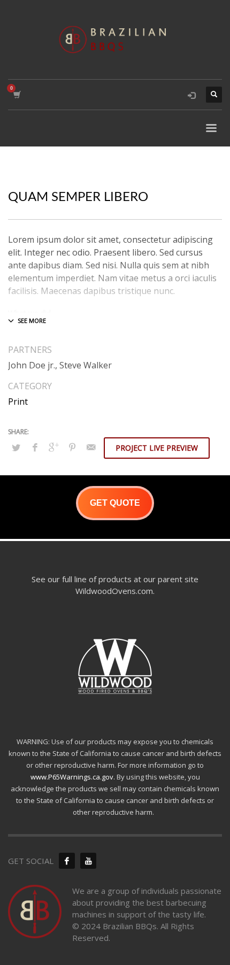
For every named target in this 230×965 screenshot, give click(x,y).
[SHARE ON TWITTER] (16, 447)
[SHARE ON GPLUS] (53, 447)
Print (18, 401)
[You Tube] (88, 861)
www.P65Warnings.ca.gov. (72, 777)
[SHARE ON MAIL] (91, 447)
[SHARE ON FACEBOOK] (35, 447)
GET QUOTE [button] (115, 502)
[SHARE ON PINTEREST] (72, 447)
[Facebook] (67, 861)
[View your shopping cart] (16, 94)
